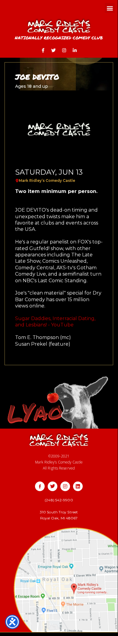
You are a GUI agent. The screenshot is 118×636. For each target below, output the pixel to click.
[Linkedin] (78, 486)
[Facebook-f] (43, 50)
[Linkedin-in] (74, 50)
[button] (110, 8)
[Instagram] (64, 50)
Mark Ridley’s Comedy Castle (47, 180)
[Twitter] (53, 50)
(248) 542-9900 (59, 500)
